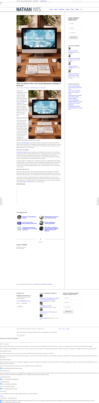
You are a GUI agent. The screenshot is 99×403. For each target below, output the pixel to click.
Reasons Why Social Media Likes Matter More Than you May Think (75, 108)
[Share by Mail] (18, 202)
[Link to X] (79, 1)
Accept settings (4, 398)
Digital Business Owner (35, 87)
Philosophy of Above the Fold (46, 312)
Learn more (22, 335)
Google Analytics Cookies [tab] (5, 359)
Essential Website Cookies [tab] (5, 351)
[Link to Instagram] (75, 1)
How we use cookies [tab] (4, 344)
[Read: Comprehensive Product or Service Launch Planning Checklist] (69, 72)
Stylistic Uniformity (44, 318)
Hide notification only (12, 398)
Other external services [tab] (5, 370)
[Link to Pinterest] (77, 1)
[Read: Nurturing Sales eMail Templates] (69, 64)
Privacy (1, 396)
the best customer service (28, 181)
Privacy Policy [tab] (3, 391)
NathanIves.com (43, 87)
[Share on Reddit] (18, 200)
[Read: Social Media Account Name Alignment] (41, 304)
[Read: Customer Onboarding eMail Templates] (69, 57)
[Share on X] (18, 187)
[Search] (81, 9)
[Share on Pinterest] (18, 191)
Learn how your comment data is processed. (43, 284)
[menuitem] (51, 9)
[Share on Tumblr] (18, 196)
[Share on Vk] (18, 198)
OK (17, 335)
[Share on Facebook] (18, 185)
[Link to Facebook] (73, 1)
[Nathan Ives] (29, 9)
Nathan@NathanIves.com (24, 301)
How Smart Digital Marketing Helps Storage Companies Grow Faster (75, 87)
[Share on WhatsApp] (18, 189)
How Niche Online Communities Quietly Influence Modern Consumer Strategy (75, 97)
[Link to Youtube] (81, 1)
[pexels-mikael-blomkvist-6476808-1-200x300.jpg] (39, 48)
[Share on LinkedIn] (18, 193)
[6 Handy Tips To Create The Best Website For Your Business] (98, 202)
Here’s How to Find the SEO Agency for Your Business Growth (74, 92)
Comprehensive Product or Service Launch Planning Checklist (74, 75)
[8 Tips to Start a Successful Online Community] (1, 202)
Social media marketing (21, 152)
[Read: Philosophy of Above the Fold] (41, 310)
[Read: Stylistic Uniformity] (41, 316)
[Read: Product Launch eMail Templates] (69, 49)
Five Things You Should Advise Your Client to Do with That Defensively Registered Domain (49, 299)
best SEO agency (25, 142)
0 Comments (27, 87)
